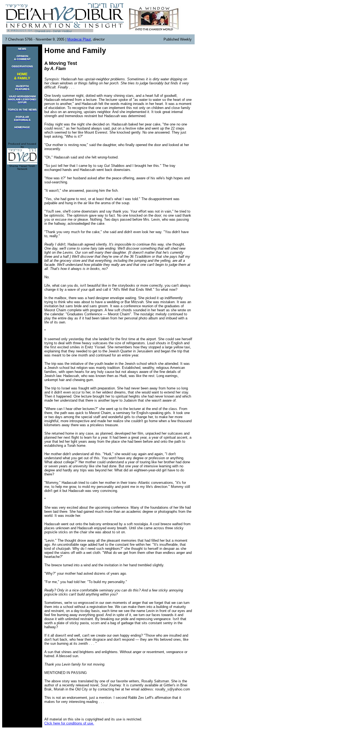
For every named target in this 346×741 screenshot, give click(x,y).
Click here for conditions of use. (69, 723)
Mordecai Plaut (79, 39)
